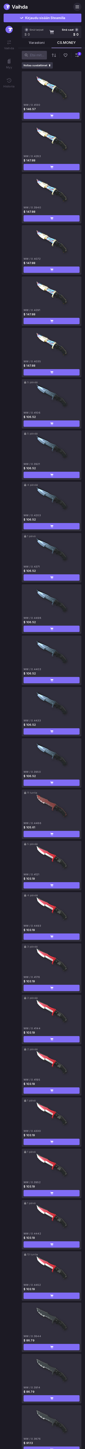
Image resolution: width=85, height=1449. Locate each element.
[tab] (37, 44)
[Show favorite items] (65, 55)
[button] (52, 116)
